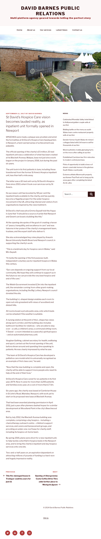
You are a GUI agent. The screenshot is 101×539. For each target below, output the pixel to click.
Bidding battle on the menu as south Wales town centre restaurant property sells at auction (78, 132)
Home (19, 30)
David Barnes (35, 113)
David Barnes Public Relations (50, 10)
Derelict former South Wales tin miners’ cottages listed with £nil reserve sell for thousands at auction (78, 142)
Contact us (77, 30)
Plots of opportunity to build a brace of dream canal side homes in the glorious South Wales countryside (78, 167)
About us (31, 30)
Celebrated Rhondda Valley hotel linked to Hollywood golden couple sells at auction (78, 122)
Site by (46, 518)
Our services (45, 30)
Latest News (61, 30)
